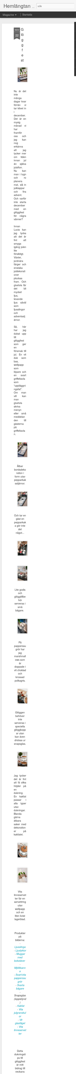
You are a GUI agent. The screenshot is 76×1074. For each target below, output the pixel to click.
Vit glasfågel (20, 1021)
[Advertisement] (45, 83)
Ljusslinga (20, 947)
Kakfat (20, 1006)
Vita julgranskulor (20, 1013)
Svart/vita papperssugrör (20, 978)
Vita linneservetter (20, 1030)
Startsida (27, 14)
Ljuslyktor (21, 950)
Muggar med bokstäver (20, 957)
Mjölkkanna (20, 969)
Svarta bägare (20, 986)
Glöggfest (22, 45)
